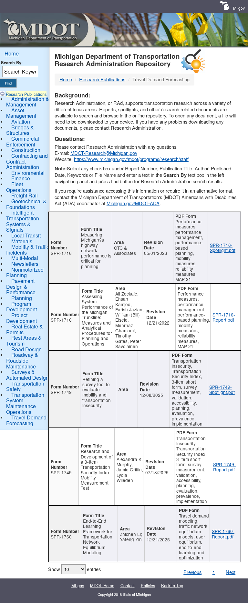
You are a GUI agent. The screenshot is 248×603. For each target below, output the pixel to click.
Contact (127, 585)
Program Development (21, 306)
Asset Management (21, 113)
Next (230, 571)
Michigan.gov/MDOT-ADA (133, 203)
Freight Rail (24, 195)
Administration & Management (27, 101)
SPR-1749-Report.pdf (224, 467)
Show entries (74, 569)
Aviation (20, 121)
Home (12, 53)
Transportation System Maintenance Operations (25, 403)
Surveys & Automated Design (27, 374)
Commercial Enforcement (22, 141)
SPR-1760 (61, 536)
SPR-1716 (61, 253)
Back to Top (172, 585)
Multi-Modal (24, 258)
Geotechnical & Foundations (26, 204)
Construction (25, 150)
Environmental (28, 172)
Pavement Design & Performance (21, 286)
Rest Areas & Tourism (24, 340)
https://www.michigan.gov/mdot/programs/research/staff (131, 159)
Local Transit (26, 235)
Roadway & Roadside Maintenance (22, 360)
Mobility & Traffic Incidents (27, 249)
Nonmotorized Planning (25, 272)
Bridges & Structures (20, 130)
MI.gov (239, 8)
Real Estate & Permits (24, 329)
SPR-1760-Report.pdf (223, 533)
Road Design (26, 349)
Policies (148, 585)
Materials (21, 241)
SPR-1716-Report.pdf (223, 317)
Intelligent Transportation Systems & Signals (22, 221)
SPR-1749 (61, 392)
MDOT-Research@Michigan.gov (103, 152)
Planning (21, 298)
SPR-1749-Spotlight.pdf (222, 389)
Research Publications (26, 94)
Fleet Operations (18, 187)
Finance (20, 178)
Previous (192, 571)
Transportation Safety (25, 386)
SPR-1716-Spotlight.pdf (222, 247)
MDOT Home (102, 585)
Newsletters (24, 263)
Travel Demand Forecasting (26, 420)
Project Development (21, 318)
